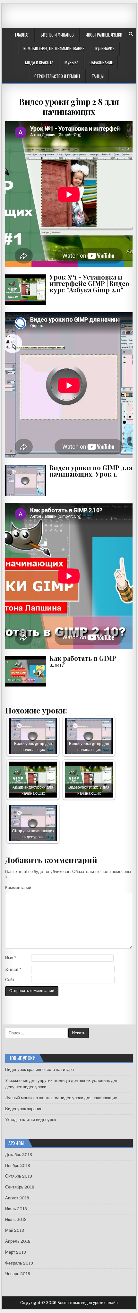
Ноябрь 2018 (17, 1165)
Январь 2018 (17, 1273)
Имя (10, 957)
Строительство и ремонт (57, 76)
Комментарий (18, 887)
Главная (22, 34)
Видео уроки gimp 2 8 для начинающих (69, 106)
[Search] (131, 34)
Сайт (9, 979)
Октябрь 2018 (18, 1176)
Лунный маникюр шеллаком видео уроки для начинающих (61, 1097)
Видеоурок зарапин (23, 1108)
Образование (101, 62)
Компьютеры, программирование (53, 48)
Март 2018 (15, 1252)
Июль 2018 (16, 1208)
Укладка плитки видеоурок (30, 1119)
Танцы (98, 76)
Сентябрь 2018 (19, 1187)
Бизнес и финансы (57, 34)
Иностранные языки (104, 34)
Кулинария (105, 48)
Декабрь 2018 (18, 1154)
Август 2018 (17, 1198)
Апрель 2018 (17, 1241)
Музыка (71, 62)
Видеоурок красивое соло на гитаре (39, 1069)
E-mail (13, 969)
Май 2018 (14, 1230)
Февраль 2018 (19, 1263)
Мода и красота (39, 62)
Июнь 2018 (16, 1219)
